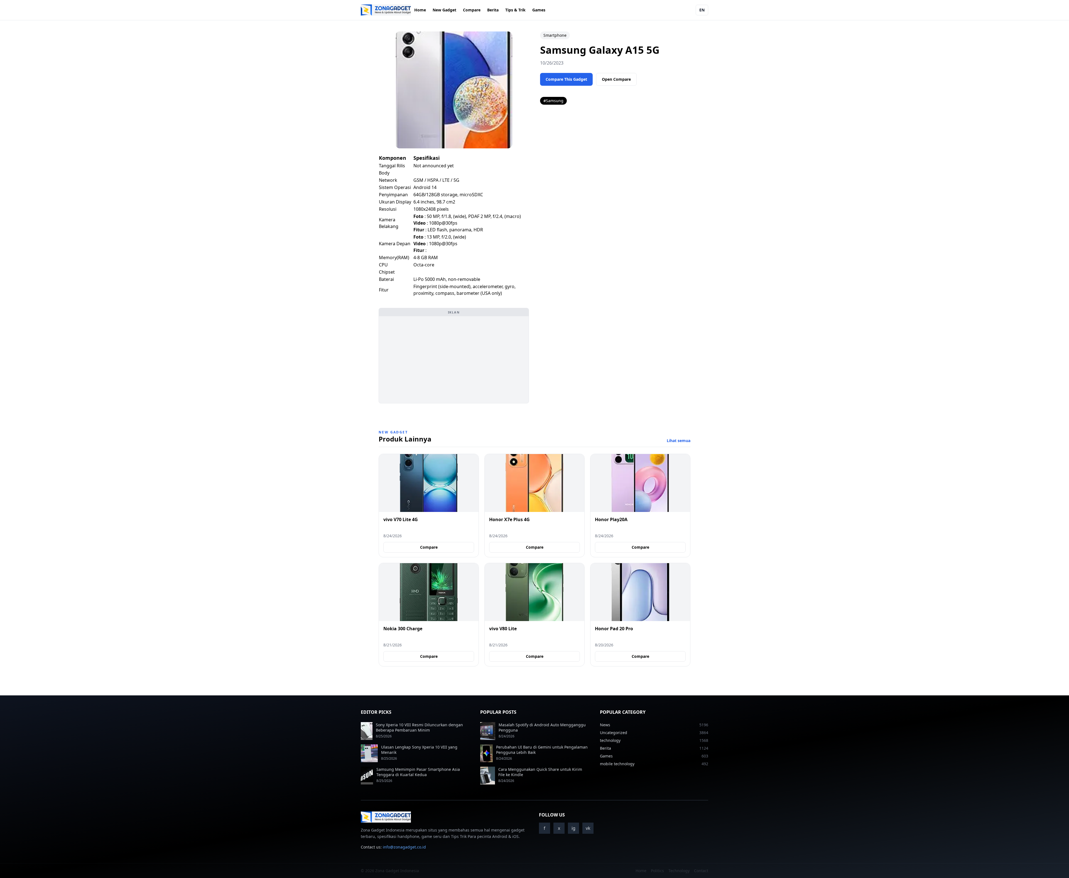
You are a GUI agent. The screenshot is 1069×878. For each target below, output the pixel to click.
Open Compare (616, 79)
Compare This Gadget (566, 79)
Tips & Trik (515, 10)
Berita (493, 10)
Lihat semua (678, 440)
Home (420, 10)
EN (702, 10)
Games (538, 10)
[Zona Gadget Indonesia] (386, 10)
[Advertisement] (453, 360)
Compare (471, 10)
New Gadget (444, 10)
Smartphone (555, 35)
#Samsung (553, 100)
